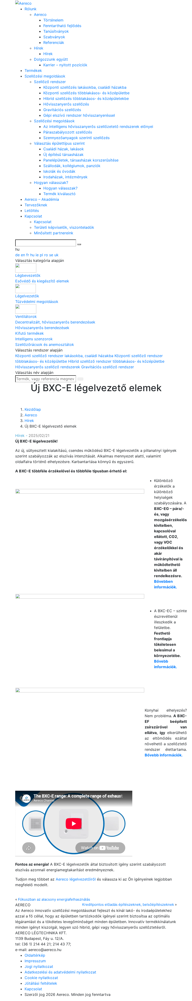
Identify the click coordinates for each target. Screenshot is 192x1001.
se (51, 255)
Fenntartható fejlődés (62, 25)
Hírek (38, 48)
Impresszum (35, 961)
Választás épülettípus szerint (59, 143)
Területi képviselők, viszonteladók (64, 227)
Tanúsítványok (56, 31)
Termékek (33, 70)
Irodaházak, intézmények (65, 177)
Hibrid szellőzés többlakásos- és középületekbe (86, 98)
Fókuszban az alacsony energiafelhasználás (54, 899)
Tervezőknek (36, 205)
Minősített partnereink (53, 233)
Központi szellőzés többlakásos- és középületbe (86, 93)
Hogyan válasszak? (51, 182)
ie (38, 255)
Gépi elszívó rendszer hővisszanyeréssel (79, 115)
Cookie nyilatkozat (41, 977)
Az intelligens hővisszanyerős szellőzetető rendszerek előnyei (98, 126)
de (18, 255)
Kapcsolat (33, 216)
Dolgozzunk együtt (51, 59)
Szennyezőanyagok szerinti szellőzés (76, 137)
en (23, 255)
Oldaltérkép (35, 955)
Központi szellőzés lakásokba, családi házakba (84, 87)
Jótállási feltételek (41, 983)
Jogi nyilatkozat (39, 966)
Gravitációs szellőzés (62, 109)
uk (56, 255)
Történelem (53, 20)
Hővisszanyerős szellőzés (66, 104)
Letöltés (32, 210)
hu (33, 255)
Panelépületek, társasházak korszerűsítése (80, 160)
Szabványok (54, 37)
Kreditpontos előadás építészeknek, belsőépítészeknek (128, 904)
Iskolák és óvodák (59, 171)
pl (42, 255)
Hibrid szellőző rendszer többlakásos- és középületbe (116, 361)
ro (46, 255)
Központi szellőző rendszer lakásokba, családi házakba (64, 355)
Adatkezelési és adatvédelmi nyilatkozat (60, 972)
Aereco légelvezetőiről (76, 879)
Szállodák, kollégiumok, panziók (71, 165)
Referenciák (53, 42)
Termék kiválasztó (59, 193)
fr (28, 255)
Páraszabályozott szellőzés (67, 132)
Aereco (40, 14)
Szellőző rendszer (50, 81)
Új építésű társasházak (63, 154)
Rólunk (31, 9)
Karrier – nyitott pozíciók (65, 65)
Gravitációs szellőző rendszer (107, 367)
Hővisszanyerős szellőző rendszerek (48, 367)
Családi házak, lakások (63, 149)
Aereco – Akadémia (42, 199)
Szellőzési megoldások (45, 76)
